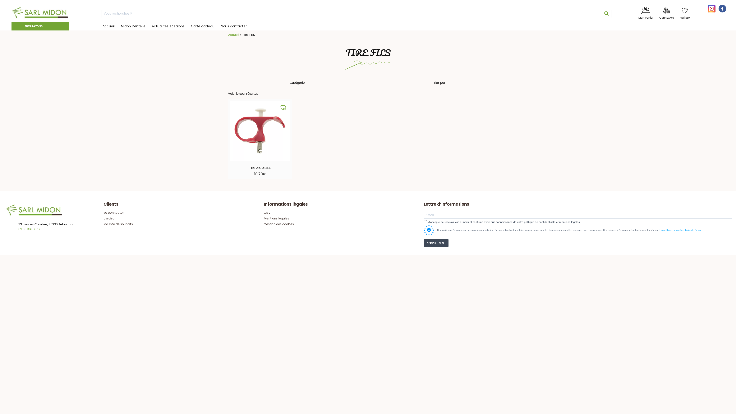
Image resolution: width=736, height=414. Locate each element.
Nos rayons (34, 26)
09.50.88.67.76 (29, 229)
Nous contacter (234, 26)
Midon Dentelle (133, 26)
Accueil (109, 26)
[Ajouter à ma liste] (283, 108)
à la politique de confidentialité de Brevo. (680, 230)
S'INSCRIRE (436, 243)
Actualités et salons (168, 26)
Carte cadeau (202, 26)
